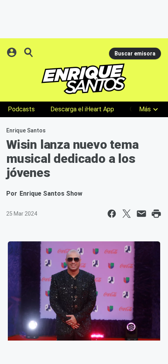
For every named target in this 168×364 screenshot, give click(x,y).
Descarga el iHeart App (82, 109)
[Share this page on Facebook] (111, 213)
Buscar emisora (134, 53)
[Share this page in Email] (141, 213)
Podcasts (21, 109)
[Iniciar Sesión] (12, 52)
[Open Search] (29, 52)
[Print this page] (156, 213)
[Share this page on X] (126, 213)
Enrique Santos (26, 130)
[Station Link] (84, 79)
